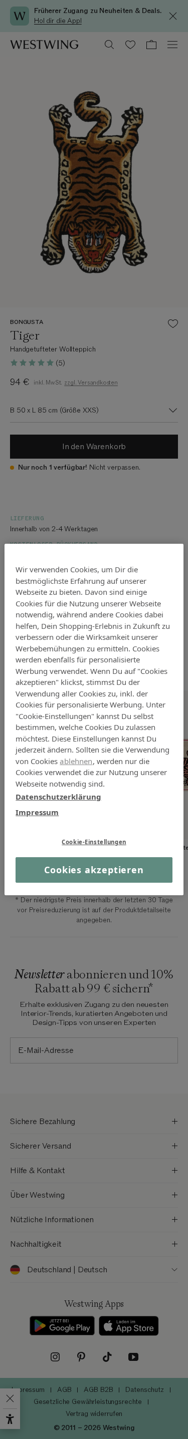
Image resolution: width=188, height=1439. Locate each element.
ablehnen (76, 761)
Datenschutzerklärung (58, 797)
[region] (94, 719)
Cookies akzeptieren (94, 870)
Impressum (37, 812)
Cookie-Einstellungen (94, 842)
